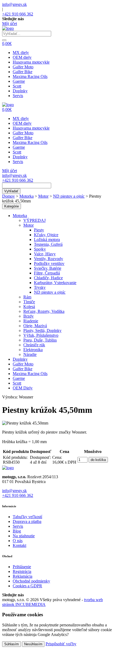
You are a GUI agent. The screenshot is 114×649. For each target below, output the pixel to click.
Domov (8, 196)
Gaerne (19, 81)
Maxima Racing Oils (30, 76)
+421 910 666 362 (17, 14)
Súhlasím (11, 644)
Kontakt (19, 545)
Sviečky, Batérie (47, 268)
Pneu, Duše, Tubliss (40, 340)
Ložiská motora (47, 239)
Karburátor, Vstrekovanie (55, 282)
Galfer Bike (22, 71)
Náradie (30, 354)
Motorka (26, 196)
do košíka (98, 460)
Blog (17, 531)
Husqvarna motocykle (31, 62)
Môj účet (9, 23)
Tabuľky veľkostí (27, 516)
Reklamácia (22, 576)
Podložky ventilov (49, 263)
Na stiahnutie (24, 536)
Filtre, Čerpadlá (47, 273)
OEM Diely (23, 388)
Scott (17, 86)
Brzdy (28, 316)
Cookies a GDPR (27, 586)
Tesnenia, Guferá (48, 244)
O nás (18, 540)
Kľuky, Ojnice (46, 234)
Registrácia (22, 571)
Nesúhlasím (33, 644)
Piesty (39, 230)
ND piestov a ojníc (69, 196)
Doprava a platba (27, 521)
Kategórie (11, 206)
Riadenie (30, 321)
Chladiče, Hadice (48, 278)
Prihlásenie (22, 566)
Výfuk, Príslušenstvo (40, 335)
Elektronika (33, 349)
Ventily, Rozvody (48, 258)
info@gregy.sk (14, 4)
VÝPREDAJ (34, 220)
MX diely (21, 52)
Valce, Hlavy (45, 254)
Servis (18, 95)
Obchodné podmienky (31, 581)
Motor (43, 196)
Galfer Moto (23, 67)
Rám (27, 297)
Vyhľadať (11, 191)
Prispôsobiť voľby (61, 644)
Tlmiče (29, 301)
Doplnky (20, 91)
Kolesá (29, 306)
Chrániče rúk (34, 345)
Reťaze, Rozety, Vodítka (43, 311)
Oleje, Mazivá (35, 325)
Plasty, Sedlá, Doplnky (42, 330)
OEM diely (22, 57)
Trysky (40, 287)
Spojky (40, 249)
